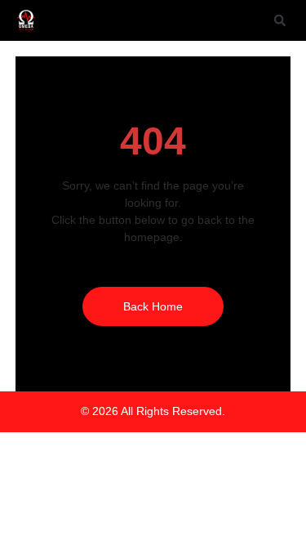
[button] (279, 20)
